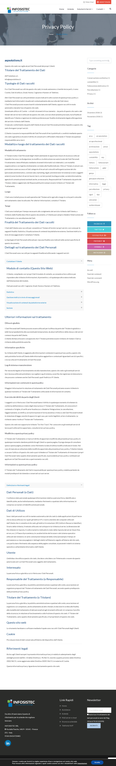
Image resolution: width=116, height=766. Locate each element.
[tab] (44, 261)
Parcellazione (92, 90)
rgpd (91, 194)
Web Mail (89, 2)
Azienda (70, 9)
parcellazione (94, 189)
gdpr (104, 168)
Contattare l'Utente (14, 261)
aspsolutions (94, 152)
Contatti (99, 9)
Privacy (90, 94)
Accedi (90, 270)
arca (90, 136)
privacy (106, 189)
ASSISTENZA (104, 2)
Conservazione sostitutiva (97, 78)
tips (98, 194)
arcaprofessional (95, 141)
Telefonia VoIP (67, 725)
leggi (104, 184)
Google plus (98, 235)
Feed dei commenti (94, 278)
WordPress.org (93, 282)
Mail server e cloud (69, 718)
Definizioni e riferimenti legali (18, 485)
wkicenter (93, 200)
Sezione (10, 308)
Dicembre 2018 (93, 112)
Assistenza (66, 710)
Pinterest (98, 241)
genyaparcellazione (96, 178)
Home (61, 9)
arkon (105, 147)
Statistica (10, 292)
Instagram (98, 253)
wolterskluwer (94, 205)
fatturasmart (103, 162)
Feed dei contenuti (94, 274)
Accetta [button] (97, 762)
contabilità (91, 82)
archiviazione (94, 147)
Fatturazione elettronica (96, 86)
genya (91, 173)
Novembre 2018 (93, 116)
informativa (93, 184)
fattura (91, 162)
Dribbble (98, 247)
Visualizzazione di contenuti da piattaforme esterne (26, 303)
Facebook (98, 224)
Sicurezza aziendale (69, 722)
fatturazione (94, 168)
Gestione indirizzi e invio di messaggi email (23, 297)
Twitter (98, 229)
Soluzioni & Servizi (84, 9)
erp (103, 157)
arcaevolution (101, 136)
